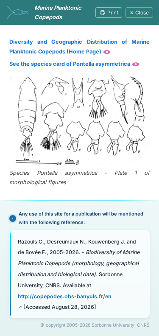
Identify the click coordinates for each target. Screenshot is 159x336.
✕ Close (139, 12)
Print (112, 12)
